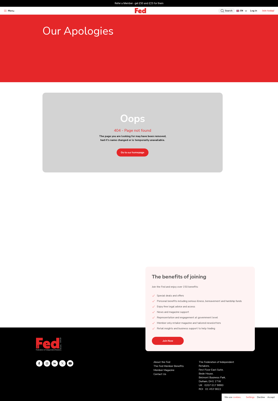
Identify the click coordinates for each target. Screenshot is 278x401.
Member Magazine (163, 370)
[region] (250, 397)
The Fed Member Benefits (168, 366)
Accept (271, 397)
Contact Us (159, 374)
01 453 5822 (213, 389)
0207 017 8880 (213, 385)
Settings (250, 397)
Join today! (268, 10)
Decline (261, 397)
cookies (237, 397)
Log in (253, 10)
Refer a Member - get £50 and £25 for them (139, 3)
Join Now (167, 340)
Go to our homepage (132, 152)
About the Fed (161, 362)
